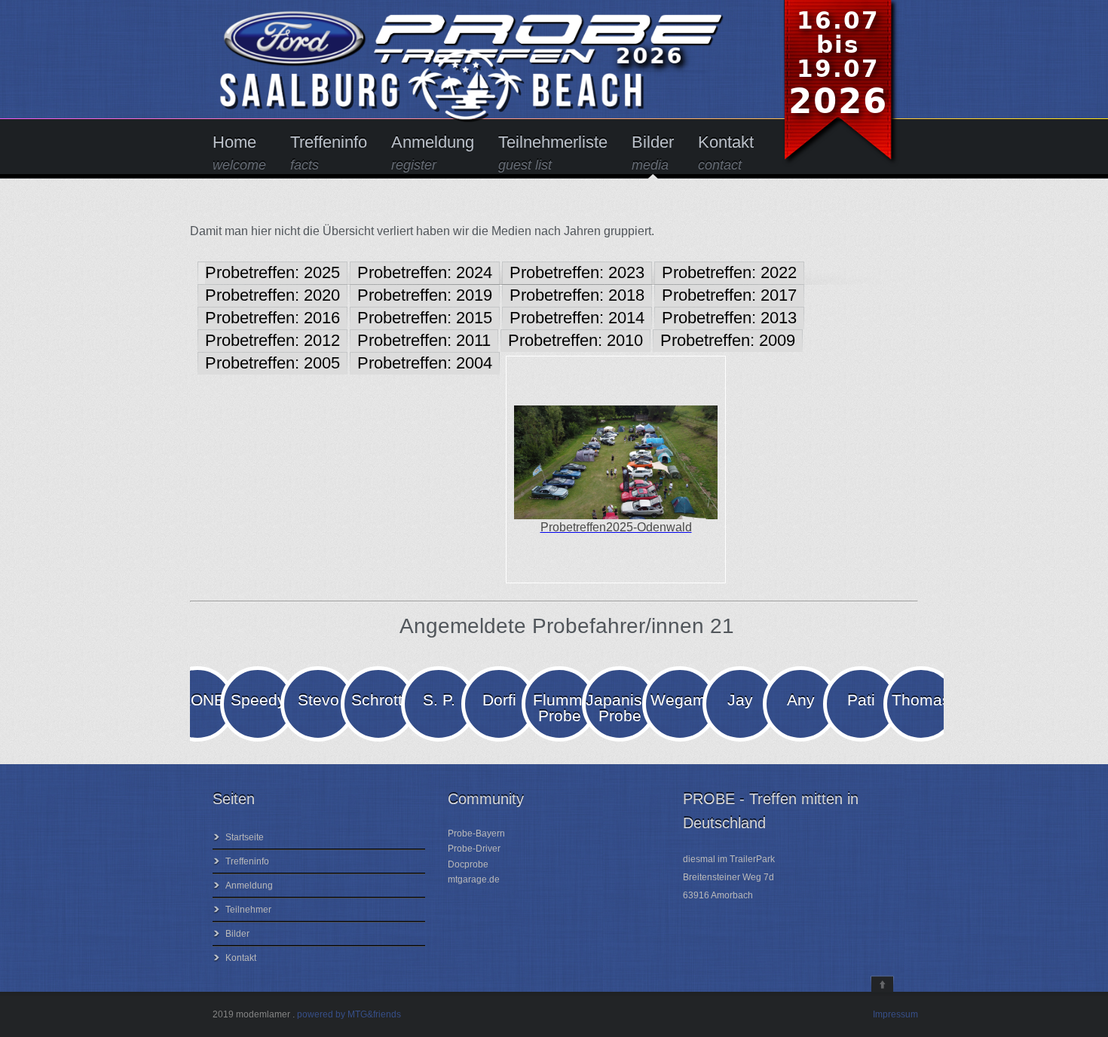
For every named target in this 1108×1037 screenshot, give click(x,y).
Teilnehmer (248, 909)
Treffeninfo (328, 153)
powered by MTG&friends (349, 1014)
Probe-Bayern (476, 833)
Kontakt (726, 153)
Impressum (895, 1014)
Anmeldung (432, 153)
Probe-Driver (474, 848)
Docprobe (468, 864)
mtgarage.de (474, 879)
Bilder (653, 153)
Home (239, 153)
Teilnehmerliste (553, 153)
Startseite (244, 837)
